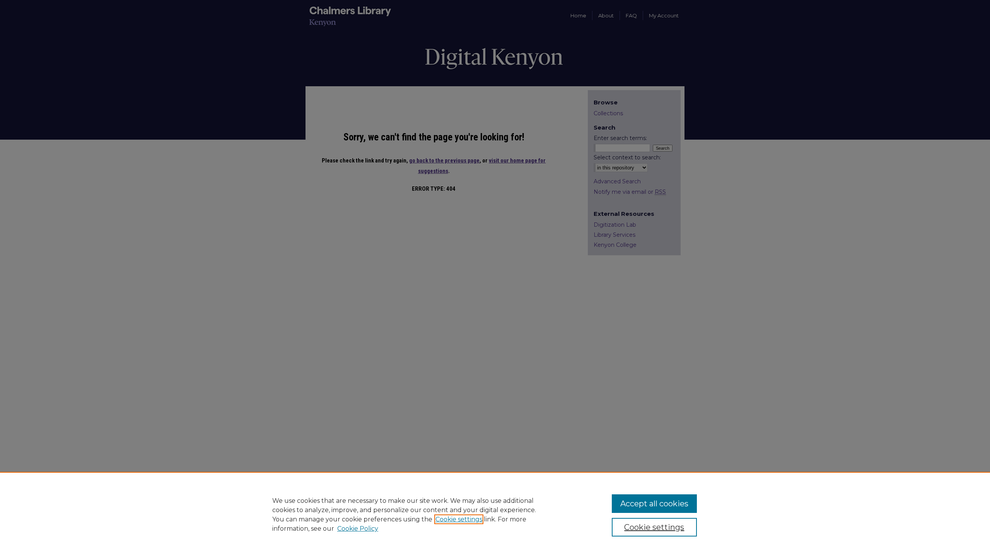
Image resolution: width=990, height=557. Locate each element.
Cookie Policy (357, 528)
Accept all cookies (654, 503)
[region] (495, 514)
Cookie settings (458, 519)
